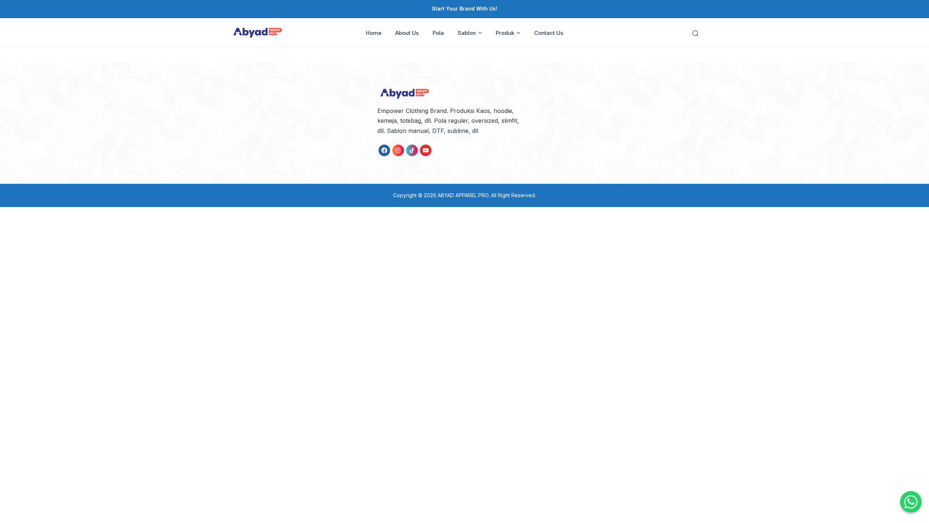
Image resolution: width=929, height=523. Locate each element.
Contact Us (548, 32)
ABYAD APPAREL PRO (463, 195)
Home (373, 32)
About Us (407, 32)
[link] (384, 150)
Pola (438, 32)
